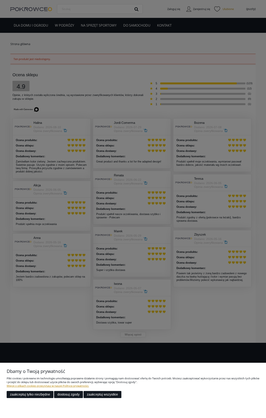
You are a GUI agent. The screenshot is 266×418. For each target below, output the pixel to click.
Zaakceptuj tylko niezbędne (30, 394)
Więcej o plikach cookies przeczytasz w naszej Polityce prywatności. (48, 386)
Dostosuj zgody (68, 394)
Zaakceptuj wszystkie (102, 394)
